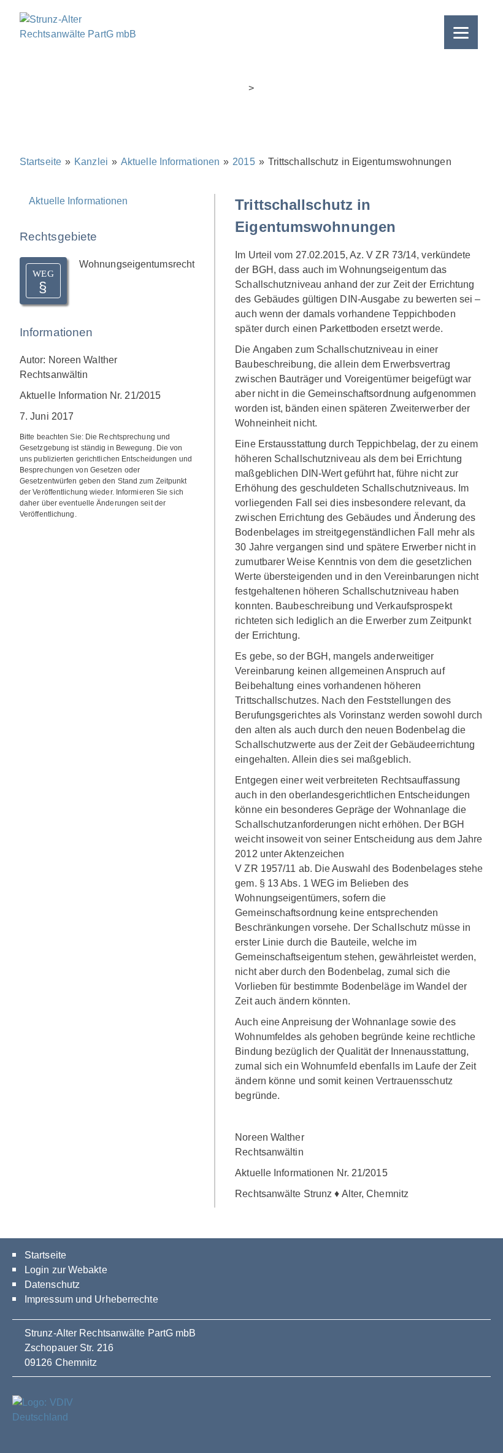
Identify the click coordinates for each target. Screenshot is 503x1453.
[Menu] (461, 32)
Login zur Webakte (66, 1270)
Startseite (40, 161)
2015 (243, 161)
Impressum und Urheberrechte (91, 1299)
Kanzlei (91, 161)
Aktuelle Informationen (170, 161)
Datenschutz (52, 1284)
